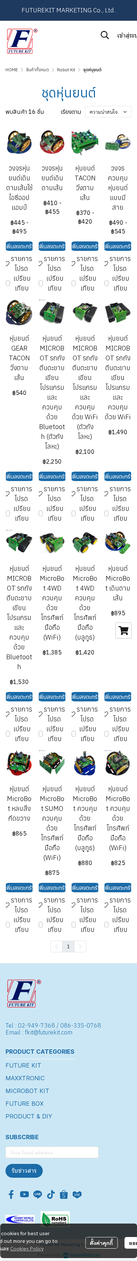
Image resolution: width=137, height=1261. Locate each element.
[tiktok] (51, 1194)
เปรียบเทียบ (22, 283)
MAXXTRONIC (25, 1078)
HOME (11, 69)
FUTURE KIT (23, 1065)
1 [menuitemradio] (68, 946)
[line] (37, 1194)
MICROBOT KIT (27, 1090)
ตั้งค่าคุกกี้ (101, 1243)
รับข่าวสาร (24, 1170)
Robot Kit (66, 69)
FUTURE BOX (24, 1103)
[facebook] (11, 1194)
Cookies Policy (26, 1248)
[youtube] (24, 1194)
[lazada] (77, 1194)
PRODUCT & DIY (28, 1116)
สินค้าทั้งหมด (37, 69)
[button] (105, 35)
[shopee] (64, 1194)
